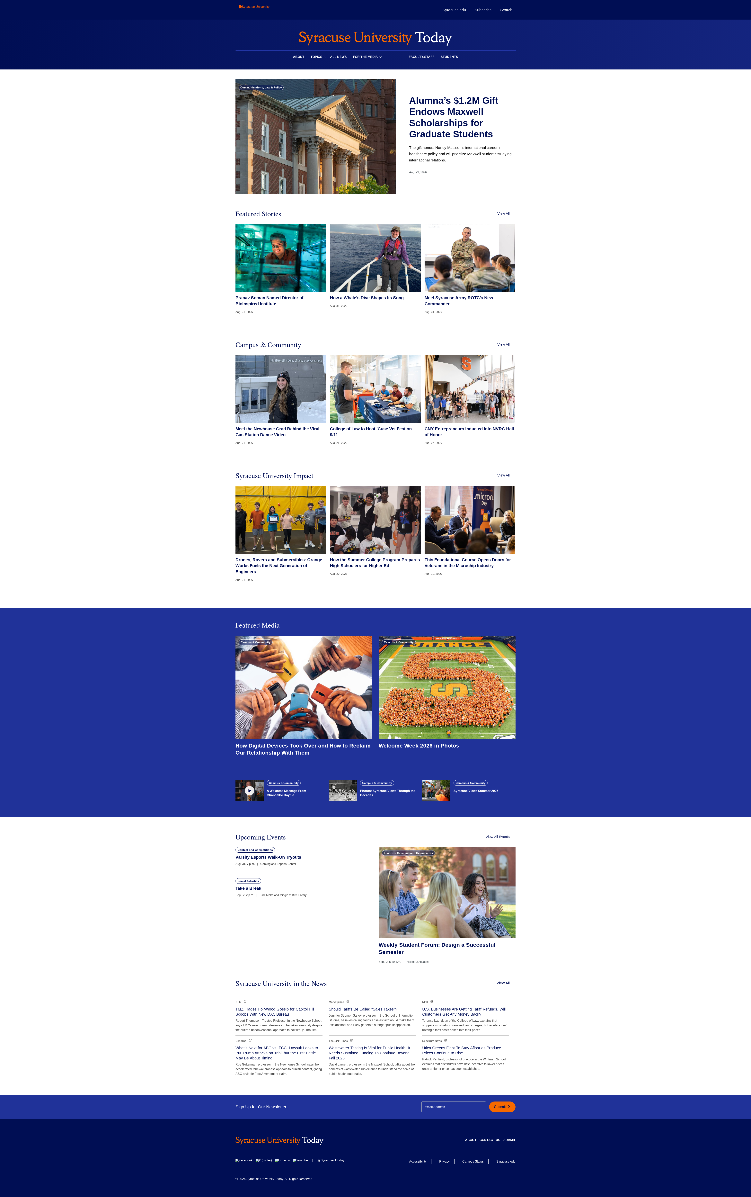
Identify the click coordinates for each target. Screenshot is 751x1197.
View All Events (498, 837)
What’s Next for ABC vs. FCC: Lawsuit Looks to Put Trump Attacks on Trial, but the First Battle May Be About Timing (276, 1053)
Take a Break (248, 888)
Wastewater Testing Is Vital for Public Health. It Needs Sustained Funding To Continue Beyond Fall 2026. (369, 1053)
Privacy (444, 1161)
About (298, 57)
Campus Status (473, 1161)
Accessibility (418, 1161)
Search (506, 10)
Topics (316, 57)
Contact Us (490, 1140)
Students (449, 57)
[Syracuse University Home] (375, 37)
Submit (500, 1107)
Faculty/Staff (421, 57)
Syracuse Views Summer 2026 (476, 791)
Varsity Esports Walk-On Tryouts (268, 857)
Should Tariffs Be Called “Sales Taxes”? (363, 1009)
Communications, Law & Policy (261, 87)
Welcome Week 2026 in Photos (419, 746)
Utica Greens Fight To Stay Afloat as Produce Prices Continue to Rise (461, 1050)
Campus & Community (255, 642)
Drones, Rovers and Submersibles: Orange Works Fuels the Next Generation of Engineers (278, 565)
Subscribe (483, 10)
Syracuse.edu (454, 10)
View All (503, 213)
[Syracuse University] (263, 10)
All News (338, 57)
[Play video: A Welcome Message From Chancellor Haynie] (249, 790)
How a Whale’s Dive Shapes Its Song (367, 297)
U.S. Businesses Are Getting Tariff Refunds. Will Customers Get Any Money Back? (464, 1011)
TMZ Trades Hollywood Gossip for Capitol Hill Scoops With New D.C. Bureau (274, 1011)
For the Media (365, 57)
